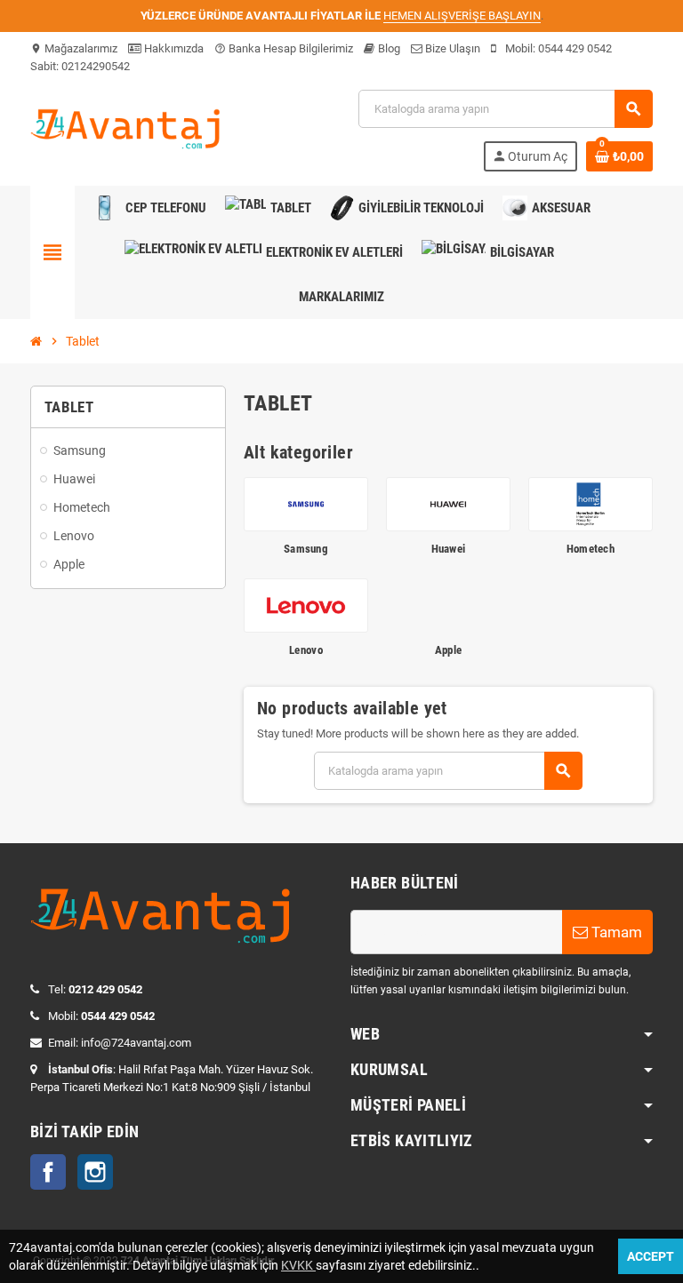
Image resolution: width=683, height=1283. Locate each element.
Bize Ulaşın (451, 48)
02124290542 (95, 66)
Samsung (306, 548)
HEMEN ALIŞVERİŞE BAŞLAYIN (462, 15)
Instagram (95, 1172)
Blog (387, 48)
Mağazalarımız (73, 48)
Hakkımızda (172, 48)
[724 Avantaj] (127, 129)
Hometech (590, 548)
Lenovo (306, 650)
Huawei (448, 548)
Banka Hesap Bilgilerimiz (283, 48)
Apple (448, 650)
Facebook (48, 1172)
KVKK (298, 1265)
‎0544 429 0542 (575, 48)
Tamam (615, 932)
